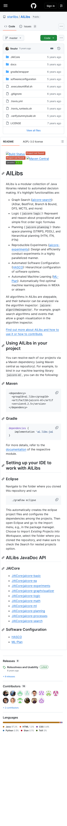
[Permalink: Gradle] (3, 418)
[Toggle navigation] (5, 5)
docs (13, 64)
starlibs (12, 17)
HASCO (18, 267)
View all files (33, 130)
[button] (57, 392)
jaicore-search (41, 200)
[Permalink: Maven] (3, 383)
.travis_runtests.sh (21, 108)
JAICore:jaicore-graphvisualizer (33, 591)
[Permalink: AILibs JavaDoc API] (3, 557)
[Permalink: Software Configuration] (3, 629)
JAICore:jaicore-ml (24, 606)
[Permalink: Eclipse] (3, 478)
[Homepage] (33, 6)
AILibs (25, 17)
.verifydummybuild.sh (23, 115)
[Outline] (62, 141)
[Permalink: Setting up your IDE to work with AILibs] (3, 465)
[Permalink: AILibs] (3, 173)
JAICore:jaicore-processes (29, 616)
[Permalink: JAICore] (3, 568)
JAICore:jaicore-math (26, 601)
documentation (16, 449)
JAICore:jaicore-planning (28, 611)
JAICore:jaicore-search (27, 621)
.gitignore (16, 93)
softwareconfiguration (23, 79)
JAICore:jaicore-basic (26, 575)
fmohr (14, 48)
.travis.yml (17, 101)
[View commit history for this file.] (59, 48)
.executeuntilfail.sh (21, 86)
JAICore (15, 57)
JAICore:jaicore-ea (24, 580)
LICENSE (16, 123)
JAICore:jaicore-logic (26, 596)
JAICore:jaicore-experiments (31, 586)
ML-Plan (17, 642)
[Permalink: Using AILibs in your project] (3, 345)
